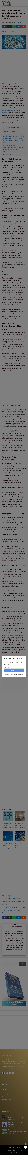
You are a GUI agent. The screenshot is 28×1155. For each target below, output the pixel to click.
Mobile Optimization (10, 145)
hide (17, 128)
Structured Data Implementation (13, 147)
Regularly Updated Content (11, 152)
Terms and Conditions (7, 1099)
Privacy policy (14, 1152)
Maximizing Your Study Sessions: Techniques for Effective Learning (13, 901)
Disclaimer (4, 1097)
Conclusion (7, 154)
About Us (4, 1089)
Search (4, 961)
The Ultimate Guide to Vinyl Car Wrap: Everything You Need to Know (14, 910)
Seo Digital (11, 31)
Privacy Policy (5, 1094)
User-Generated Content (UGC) (13, 138)
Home (4, 31)
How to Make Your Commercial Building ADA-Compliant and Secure (16, 1116)
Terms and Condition (11, 1150)
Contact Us (4, 1092)
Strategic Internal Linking (11, 150)
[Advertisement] (14, 68)
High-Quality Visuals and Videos (13, 136)
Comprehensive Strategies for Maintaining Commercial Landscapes (17, 1130)
